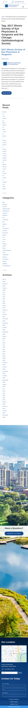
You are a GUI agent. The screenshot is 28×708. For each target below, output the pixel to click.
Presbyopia (5, 259)
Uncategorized (6, 265)
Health (3, 58)
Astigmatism (6, 211)
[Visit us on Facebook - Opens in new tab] (4, 2)
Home (3, 16)
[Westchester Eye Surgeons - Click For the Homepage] (11, 6)
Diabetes (5, 215)
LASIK (4, 246)
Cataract (5, 213)
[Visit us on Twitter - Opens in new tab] (6, 2)
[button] (22, 6)
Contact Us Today (14, 533)
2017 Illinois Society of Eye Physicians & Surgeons (13, 52)
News (7, 58)
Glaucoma (5, 232)
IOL (4, 237)
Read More (6, 93)
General (5, 230)
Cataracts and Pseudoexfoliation (5, 158)
